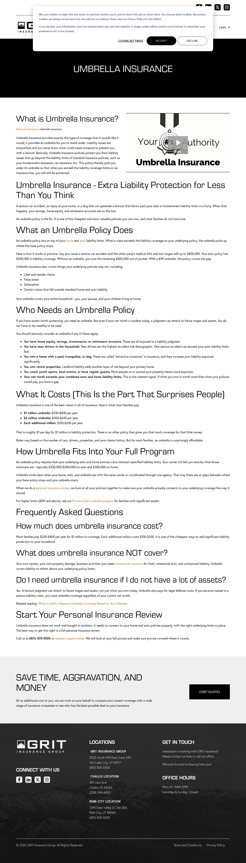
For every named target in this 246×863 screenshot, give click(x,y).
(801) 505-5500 (99, 767)
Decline (192, 40)
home (69, 241)
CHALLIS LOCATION (104, 776)
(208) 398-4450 (99, 792)
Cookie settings (130, 40)
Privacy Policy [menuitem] (216, 845)
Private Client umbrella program (93, 501)
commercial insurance (129, 564)
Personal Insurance (26, 129)
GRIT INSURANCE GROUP (108, 751)
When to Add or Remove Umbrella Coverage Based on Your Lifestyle (82, 603)
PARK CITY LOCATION (105, 801)
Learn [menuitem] (222, 27)
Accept (161, 40)
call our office (205, 756)
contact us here (181, 756)
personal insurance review (52, 488)
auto (83, 241)
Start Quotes (209, 692)
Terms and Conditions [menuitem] (188, 845)
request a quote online (69, 638)
